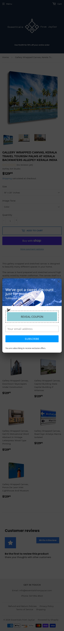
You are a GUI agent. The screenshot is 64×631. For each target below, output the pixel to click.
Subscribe (32, 339)
